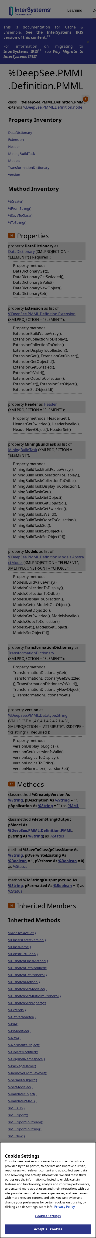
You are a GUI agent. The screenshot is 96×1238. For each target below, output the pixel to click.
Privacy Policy (64, 1207)
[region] (48, 1190)
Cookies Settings (48, 1216)
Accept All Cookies (48, 1229)
